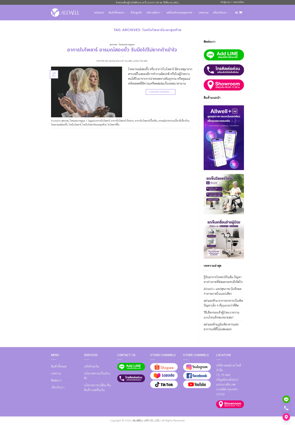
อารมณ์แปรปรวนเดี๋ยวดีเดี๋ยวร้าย (173, 120)
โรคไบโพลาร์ (75, 124)
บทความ (204, 13)
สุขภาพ (113, 44)
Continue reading (160, 91)
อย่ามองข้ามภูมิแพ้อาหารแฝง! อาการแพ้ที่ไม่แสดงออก (221, 326)
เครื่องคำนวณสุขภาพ (179, 13)
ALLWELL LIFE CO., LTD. (146, 420)
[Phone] (286, 408)
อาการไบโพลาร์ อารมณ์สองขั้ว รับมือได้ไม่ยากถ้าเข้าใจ (122, 49)
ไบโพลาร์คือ (113, 124)
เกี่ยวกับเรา (220, 13)
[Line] (286, 399)
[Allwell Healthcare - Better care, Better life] (65, 12)
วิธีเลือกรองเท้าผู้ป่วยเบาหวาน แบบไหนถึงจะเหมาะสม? (221, 314)
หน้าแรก (99, 13)
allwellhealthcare (136, 60)
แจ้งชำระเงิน (91, 366)
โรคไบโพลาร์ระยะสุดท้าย (94, 124)
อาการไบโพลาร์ (102, 120)
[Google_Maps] (286, 417)
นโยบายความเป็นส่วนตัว (97, 375)
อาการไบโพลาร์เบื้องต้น (146, 120)
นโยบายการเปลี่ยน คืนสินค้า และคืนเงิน (97, 387)
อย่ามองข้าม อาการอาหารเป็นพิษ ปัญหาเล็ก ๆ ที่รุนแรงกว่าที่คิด (223, 302)
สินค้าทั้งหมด (116, 13)
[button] (239, 13)
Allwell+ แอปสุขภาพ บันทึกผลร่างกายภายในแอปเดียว (222, 291)
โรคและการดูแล (127, 44)
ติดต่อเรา (56, 380)
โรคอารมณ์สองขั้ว (59, 124)
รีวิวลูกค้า (136, 13)
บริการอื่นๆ (153, 13)
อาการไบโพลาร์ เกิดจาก (122, 120)
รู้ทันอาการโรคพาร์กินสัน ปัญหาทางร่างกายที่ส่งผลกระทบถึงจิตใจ (223, 279)
